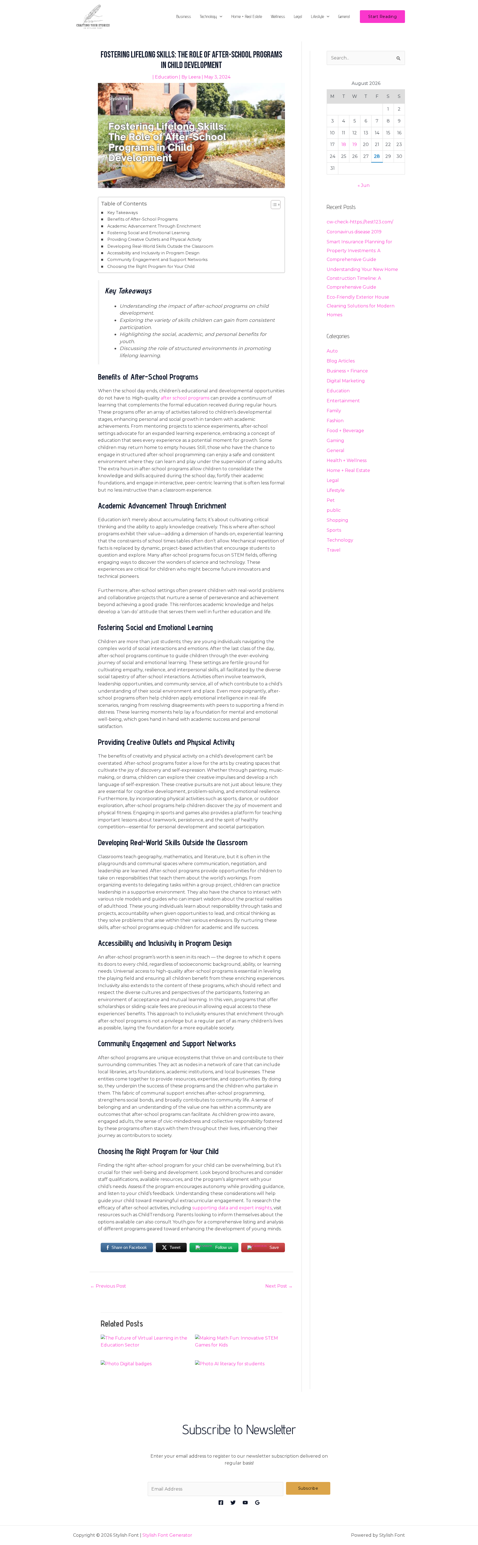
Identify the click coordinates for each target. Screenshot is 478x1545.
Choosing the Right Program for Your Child (150, 266)
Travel (334, 550)
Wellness (278, 16)
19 (354, 144)
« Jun (364, 185)
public (334, 510)
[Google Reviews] (257, 1502)
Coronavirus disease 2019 (354, 231)
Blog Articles (341, 361)
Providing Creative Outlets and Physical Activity (154, 239)
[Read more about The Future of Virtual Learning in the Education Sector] (144, 1341)
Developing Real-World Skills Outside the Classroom (160, 246)
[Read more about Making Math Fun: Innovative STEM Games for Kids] (238, 1341)
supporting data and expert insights (232, 1207)
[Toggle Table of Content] (273, 204)
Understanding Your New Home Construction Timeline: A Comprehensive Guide (362, 278)
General (344, 16)
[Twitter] (233, 1502)
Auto (332, 351)
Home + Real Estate (246, 16)
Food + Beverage (345, 430)
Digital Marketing (346, 380)
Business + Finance (347, 371)
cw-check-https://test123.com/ (360, 222)
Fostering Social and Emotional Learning (148, 232)
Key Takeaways (122, 212)
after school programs (185, 398)
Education (166, 77)
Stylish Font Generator (167, 1535)
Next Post (279, 1286)
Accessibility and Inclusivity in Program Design (153, 252)
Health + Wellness (347, 460)
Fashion (335, 420)
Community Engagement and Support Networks (157, 259)
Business (183, 16)
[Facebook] (221, 1502)
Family (334, 410)
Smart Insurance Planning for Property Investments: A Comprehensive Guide (359, 250)
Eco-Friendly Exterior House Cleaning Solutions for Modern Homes (360, 305)
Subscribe (308, 1488)
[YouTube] (245, 1502)
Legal (298, 16)
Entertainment (343, 400)
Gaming (335, 440)
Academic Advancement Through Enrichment (154, 226)
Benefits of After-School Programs (142, 219)
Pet (331, 500)
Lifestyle (317, 16)
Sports (334, 530)
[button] (219, 16)
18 (343, 144)
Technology (208, 16)
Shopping (337, 520)
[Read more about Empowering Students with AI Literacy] (229, 1363)
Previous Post (108, 1286)
